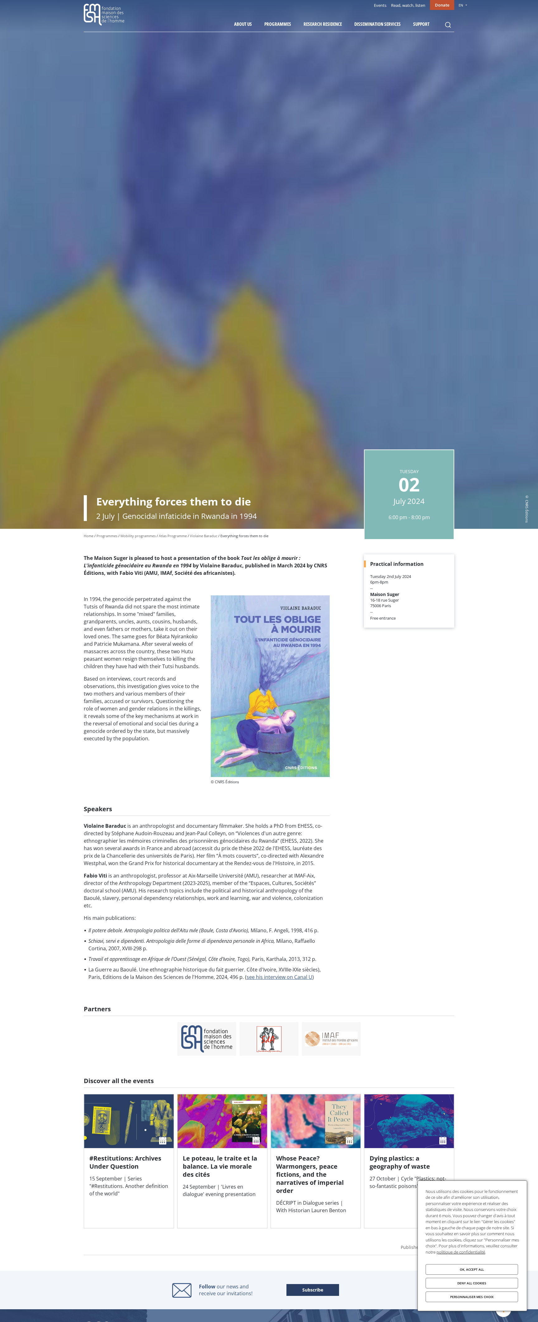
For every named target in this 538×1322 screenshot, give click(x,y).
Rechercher (448, 25)
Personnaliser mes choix (471, 1297)
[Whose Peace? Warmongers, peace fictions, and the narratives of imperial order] (316, 1161)
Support (421, 24)
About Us (243, 24)
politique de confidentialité (461, 1252)
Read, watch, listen (408, 5)
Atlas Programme (173, 535)
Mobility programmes (138, 535)
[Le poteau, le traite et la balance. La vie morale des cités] (222, 1161)
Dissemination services (377, 24)
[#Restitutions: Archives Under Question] (129, 1161)
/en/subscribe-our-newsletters (313, 1290)
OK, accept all (472, 1269)
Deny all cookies (471, 1283)
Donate (442, 5)
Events (380, 5)
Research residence (323, 24)
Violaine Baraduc (203, 535)
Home (88, 535)
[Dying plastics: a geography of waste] (409, 1161)
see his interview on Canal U (279, 977)
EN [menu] (461, 5)
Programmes (277, 24)
